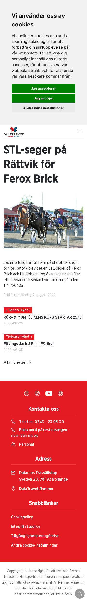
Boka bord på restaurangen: (39, 433)
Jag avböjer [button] (43, 98)
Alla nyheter (14, 362)
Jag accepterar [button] (43, 88)
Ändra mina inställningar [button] (43, 108)
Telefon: (41, 422)
